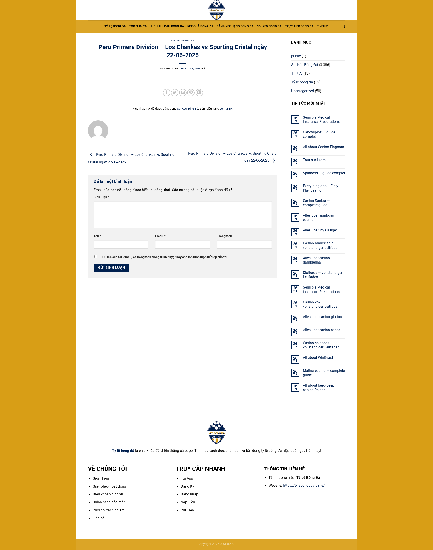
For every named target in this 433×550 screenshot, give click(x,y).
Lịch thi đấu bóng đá (167, 26)
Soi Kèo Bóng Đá (182, 40)
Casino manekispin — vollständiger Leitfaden (321, 245)
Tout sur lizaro (314, 160)
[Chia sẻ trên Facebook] (166, 92)
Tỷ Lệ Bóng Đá (115, 26)
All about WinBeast (318, 357)
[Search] (343, 26)
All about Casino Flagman (323, 147)
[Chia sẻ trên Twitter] (174, 92)
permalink (226, 108)
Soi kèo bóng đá (269, 26)
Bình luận (101, 197)
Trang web (224, 236)
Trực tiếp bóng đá (299, 26)
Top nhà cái (138, 26)
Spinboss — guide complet (324, 173)
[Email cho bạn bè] (183, 92)
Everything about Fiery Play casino (320, 188)
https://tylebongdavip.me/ (304, 485)
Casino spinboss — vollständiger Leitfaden (321, 345)
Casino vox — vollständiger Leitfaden (321, 304)
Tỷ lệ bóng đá (302, 82)
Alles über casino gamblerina (316, 260)
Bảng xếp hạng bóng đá (234, 26)
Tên (97, 236)
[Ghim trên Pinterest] (191, 92)
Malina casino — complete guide (324, 373)
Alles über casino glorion (322, 317)
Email (160, 236)
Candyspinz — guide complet (319, 134)
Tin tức (323, 26)
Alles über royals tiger (320, 230)
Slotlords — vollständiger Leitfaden (322, 274)
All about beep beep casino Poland (318, 387)
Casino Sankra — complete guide (316, 203)
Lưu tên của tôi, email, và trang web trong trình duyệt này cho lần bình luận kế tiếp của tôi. (164, 257)
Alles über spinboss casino (318, 217)
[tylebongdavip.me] (216, 10)
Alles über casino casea (321, 330)
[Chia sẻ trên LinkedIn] (199, 92)
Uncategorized (302, 91)
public (296, 56)
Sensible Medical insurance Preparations (321, 119)
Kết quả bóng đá (200, 26)
